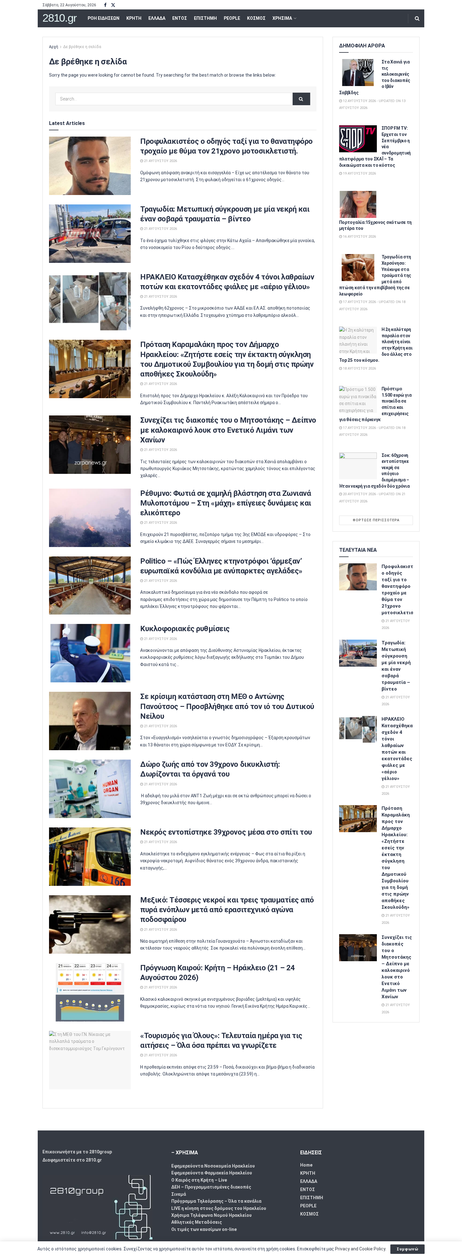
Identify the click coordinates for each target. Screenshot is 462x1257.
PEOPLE (232, 18)
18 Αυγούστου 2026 (359, 368)
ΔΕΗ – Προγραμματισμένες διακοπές (211, 1186)
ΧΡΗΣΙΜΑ (282, 18)
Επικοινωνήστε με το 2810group (77, 1151)
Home (306, 1165)
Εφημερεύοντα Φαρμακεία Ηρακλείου (211, 1172)
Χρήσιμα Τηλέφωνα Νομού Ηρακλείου (211, 1215)
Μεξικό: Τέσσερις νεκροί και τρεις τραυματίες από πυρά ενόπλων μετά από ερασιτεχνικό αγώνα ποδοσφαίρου (227, 910)
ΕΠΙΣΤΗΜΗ (205, 18)
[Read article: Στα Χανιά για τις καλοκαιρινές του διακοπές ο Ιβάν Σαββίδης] (358, 72)
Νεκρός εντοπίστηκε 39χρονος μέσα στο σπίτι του (226, 832)
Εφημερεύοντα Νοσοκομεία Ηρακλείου (213, 1165)
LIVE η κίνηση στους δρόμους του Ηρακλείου (218, 1208)
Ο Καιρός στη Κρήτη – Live (199, 1180)
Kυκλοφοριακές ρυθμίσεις (185, 628)
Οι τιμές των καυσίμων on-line (204, 1229)
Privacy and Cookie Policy (360, 1248)
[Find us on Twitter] (113, 5)
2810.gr (59, 18)
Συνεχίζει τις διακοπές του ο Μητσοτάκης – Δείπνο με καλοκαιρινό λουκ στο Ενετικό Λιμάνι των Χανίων (228, 430)
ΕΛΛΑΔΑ (156, 18)
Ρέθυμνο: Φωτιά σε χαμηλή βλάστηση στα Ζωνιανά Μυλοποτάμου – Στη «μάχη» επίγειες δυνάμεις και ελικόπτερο (225, 503)
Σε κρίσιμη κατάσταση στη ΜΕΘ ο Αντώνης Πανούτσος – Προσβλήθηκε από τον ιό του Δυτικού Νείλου (227, 706)
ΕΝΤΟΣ (179, 18)
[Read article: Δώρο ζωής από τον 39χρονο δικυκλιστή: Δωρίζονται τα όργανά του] (90, 789)
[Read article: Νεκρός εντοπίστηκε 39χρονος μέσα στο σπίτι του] (90, 856)
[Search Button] (417, 18)
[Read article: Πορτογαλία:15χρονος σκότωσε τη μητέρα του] (358, 204)
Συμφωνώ (407, 1249)
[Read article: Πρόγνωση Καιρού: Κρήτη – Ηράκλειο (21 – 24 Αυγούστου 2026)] (90, 992)
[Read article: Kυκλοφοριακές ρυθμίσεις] (90, 653)
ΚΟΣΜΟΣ (256, 18)
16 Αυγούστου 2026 (359, 237)
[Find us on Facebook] (105, 5)
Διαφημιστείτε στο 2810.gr (72, 1159)
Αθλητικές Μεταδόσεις (196, 1222)
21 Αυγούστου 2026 (160, 161)
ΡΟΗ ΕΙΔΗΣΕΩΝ (103, 18)
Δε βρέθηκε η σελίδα (82, 47)
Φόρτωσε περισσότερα (376, 520)
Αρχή (53, 47)
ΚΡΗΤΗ (133, 18)
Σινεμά (178, 1194)
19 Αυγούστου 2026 (359, 173)
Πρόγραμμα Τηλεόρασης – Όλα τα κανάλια (216, 1201)
